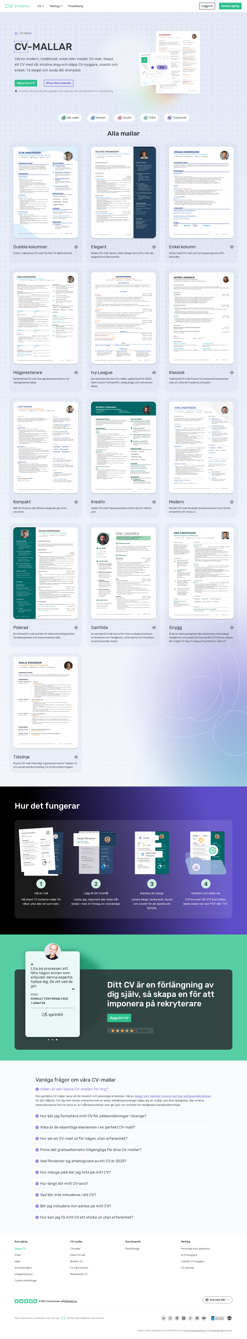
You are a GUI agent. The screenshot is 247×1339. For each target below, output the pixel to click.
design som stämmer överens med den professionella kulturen (173, 1096)
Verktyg (55, 6)
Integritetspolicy (197, 1330)
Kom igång (21, 1241)
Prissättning (75, 6)
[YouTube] (204, 1318)
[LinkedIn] (177, 1318)
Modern (101, 117)
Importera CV (26, 83)
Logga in (207, 6)
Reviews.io (70, 1301)
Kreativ (127, 117)
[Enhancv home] (17, 6)
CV (39, 6)
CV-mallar (76, 1241)
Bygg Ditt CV (119, 1018)
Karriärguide (133, 1241)
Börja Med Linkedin (58, 83)
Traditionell (179, 117)
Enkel (152, 117)
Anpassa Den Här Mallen (46, 230)
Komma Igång (230, 6)
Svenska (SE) (217, 1299)
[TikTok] (190, 1318)
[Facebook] (197, 1318)
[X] (183, 1318)
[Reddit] (163, 1318)
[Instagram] (170, 1318)
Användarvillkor (218, 1330)
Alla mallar (73, 117)
